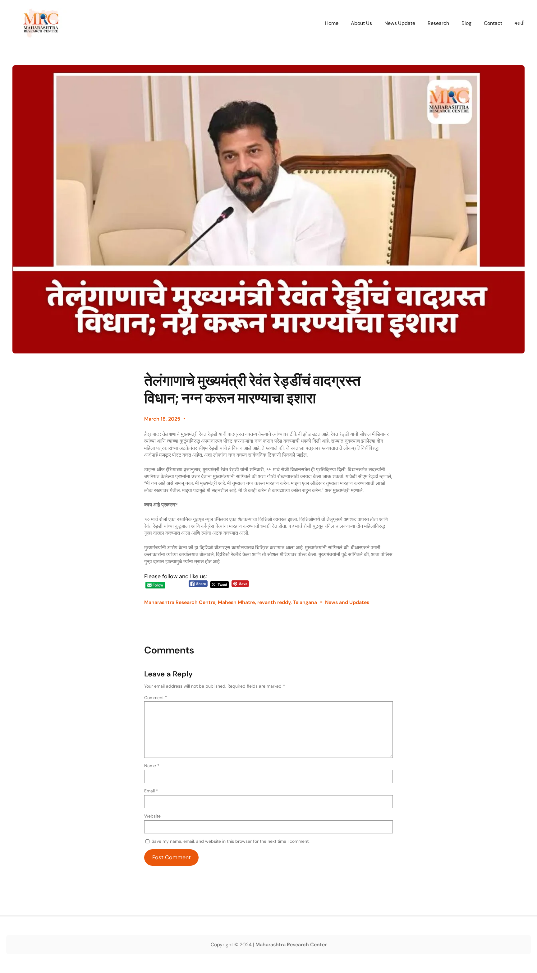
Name (151, 765)
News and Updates (347, 602)
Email (151, 791)
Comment (155, 697)
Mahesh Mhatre (236, 602)
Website (152, 816)
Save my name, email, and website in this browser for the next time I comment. (231, 841)
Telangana (305, 602)
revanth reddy (274, 602)
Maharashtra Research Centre (179, 602)
